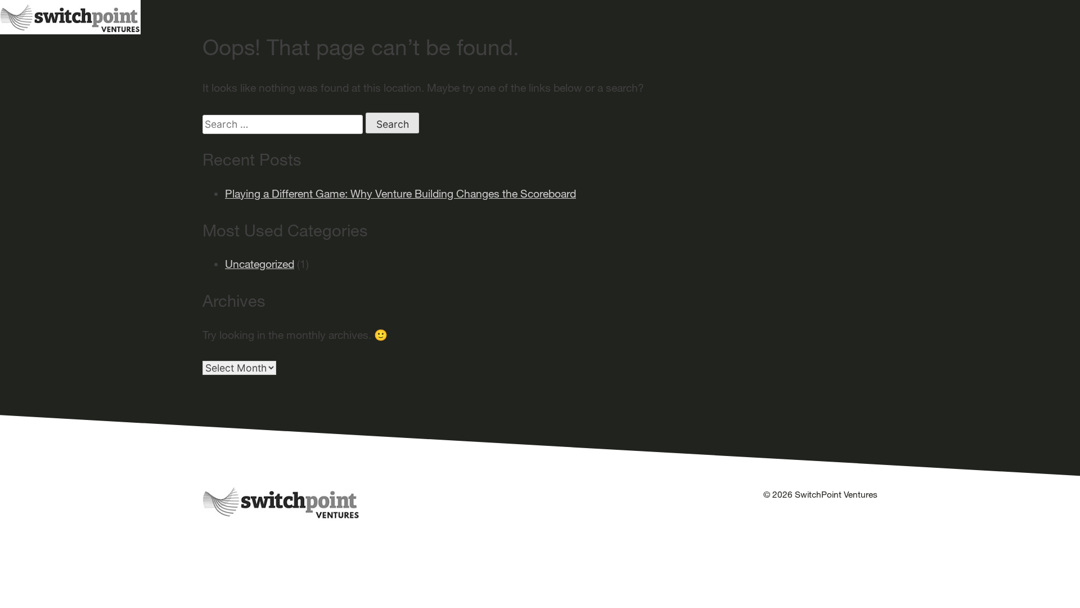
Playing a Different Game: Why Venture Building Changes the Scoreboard (400, 193)
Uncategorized (259, 264)
